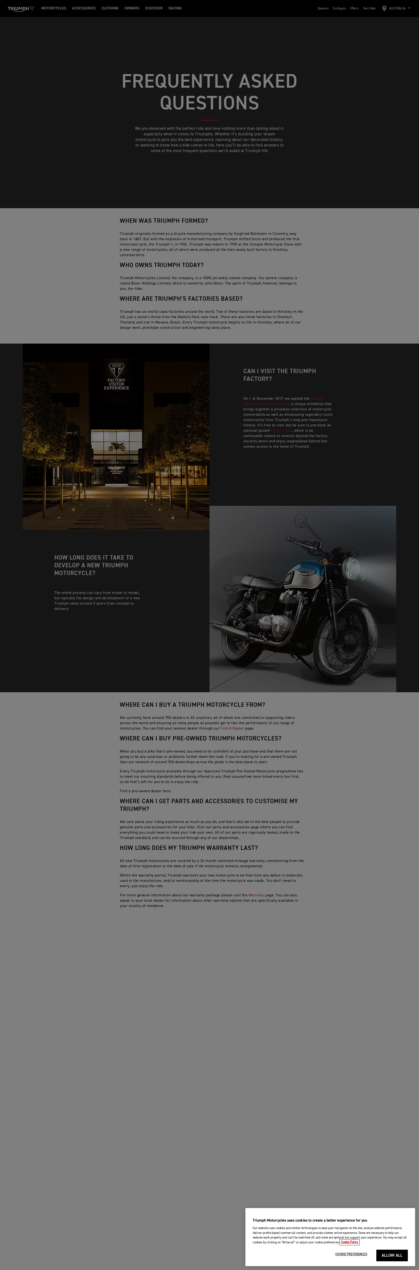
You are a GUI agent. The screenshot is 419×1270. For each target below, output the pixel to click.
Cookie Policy (349, 1242)
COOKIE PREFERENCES (351, 1254)
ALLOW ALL (392, 1256)
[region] (330, 1237)
